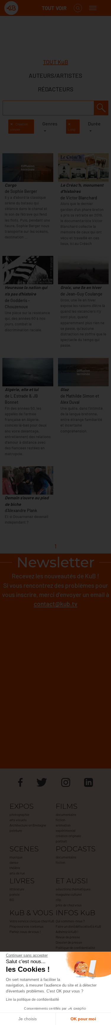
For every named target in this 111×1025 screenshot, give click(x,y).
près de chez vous (69, 905)
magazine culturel (69, 894)
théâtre (14, 868)
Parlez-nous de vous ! (25, 931)
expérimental (65, 830)
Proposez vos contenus (26, 926)
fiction (60, 820)
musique (15, 857)
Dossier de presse (69, 942)
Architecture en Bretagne (27, 825)
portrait (61, 841)
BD (11, 900)
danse (13, 862)
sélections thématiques (73, 889)
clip (58, 900)
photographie (19, 814)
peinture (15, 830)
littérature (16, 889)
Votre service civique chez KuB (31, 921)
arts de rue (17, 873)
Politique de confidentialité (75, 947)
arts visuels (18, 820)
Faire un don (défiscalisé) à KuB (78, 926)
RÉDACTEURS (55, 89)
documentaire (66, 814)
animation (63, 825)
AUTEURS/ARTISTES (55, 75)
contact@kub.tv (55, 603)
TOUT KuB (55, 61)
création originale (68, 836)
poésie (14, 894)
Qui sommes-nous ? (70, 921)
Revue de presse (68, 937)
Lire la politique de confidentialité (32, 999)
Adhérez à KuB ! (67, 931)
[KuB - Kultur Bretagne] (28, 8)
